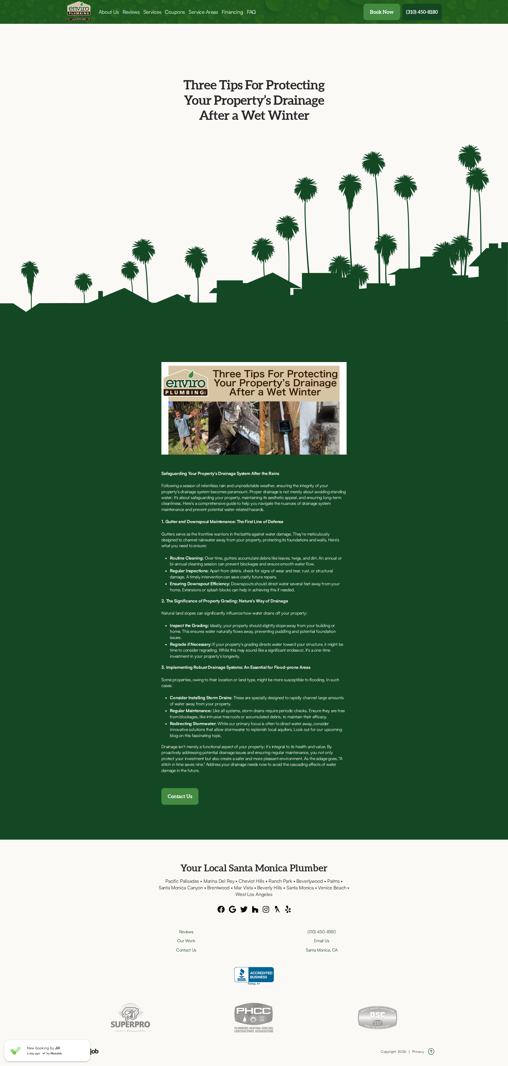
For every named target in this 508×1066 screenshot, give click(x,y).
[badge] (130, 1017)
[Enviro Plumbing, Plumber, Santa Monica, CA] (254, 976)
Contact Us (180, 796)
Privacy (418, 1051)
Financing (232, 12)
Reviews (131, 12)
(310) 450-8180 (422, 12)
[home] (81, 12)
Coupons (175, 12)
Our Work (186, 940)
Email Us (321, 940)
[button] (109, 12)
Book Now (382, 12)
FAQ (251, 12)
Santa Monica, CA (322, 950)
